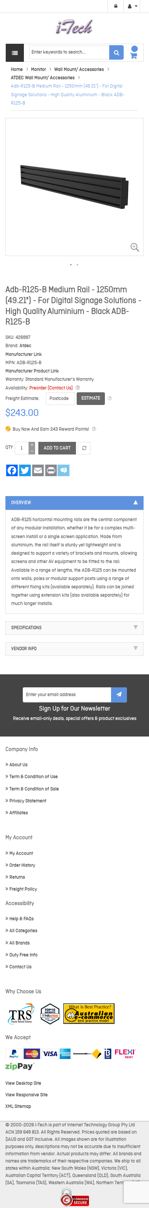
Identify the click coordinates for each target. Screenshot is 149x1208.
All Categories (23, 931)
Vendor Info (24, 649)
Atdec (25, 346)
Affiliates (18, 813)
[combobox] (76, 52)
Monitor (38, 70)
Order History (22, 865)
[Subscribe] (119, 695)
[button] (71, 265)
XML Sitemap (18, 1107)
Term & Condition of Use (33, 777)
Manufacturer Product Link (32, 371)
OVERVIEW (21, 503)
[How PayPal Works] (38, 1054)
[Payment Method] (87, 1054)
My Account (21, 853)
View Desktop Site (23, 1083)
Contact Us (20, 967)
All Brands (19, 943)
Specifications (26, 628)
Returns (17, 877)
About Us (18, 765)
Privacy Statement (27, 801)
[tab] (74, 503)
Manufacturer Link (23, 354)
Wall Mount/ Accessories (79, 70)
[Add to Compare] (84, 448)
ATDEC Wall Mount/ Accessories (42, 78)
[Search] (116, 52)
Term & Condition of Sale (34, 789)
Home (17, 70)
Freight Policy (23, 889)
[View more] (110, 399)
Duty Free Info (23, 955)
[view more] (78, 388)
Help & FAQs (21, 919)
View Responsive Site (26, 1095)
